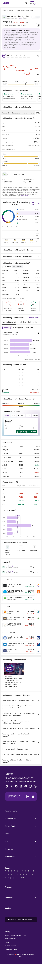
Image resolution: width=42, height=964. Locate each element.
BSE (37, 17)
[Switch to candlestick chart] (38, 56)
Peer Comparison (17, 266)
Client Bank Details (11, 949)
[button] (36, 203)
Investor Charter (10, 946)
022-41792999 (12, 781)
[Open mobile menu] (38, 3)
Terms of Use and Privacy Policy (16, 935)
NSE (34, 17)
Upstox (21, 956)
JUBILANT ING (7, 266)
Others (22, 877)
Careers (7, 942)
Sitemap (7, 932)
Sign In (32, 3)
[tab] (6, 113)
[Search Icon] (27, 3)
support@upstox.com (28, 781)
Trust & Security (10, 939)
